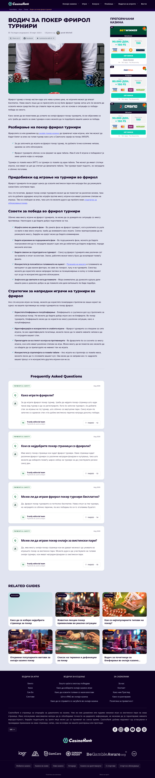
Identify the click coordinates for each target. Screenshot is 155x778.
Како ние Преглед (121, 692)
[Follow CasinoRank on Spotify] (138, 729)
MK (11, 729)
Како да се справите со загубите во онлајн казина (74, 701)
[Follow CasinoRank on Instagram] (120, 729)
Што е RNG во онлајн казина (74, 696)
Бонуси (95, 4)
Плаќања (109, 4)
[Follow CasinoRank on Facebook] (115, 729)
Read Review (128, 60)
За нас (121, 683)
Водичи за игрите (127, 4)
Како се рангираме (121, 696)
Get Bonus (128, 56)
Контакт (121, 688)
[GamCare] (52, 753)
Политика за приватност (121, 701)
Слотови (30, 696)
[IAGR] (23, 753)
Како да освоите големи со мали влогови (74, 692)
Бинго (30, 683)
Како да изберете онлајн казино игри (74, 688)
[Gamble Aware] (107, 753)
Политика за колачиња (53, 774)
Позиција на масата (76, 264)
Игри (84, 4)
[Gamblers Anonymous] (35, 753)
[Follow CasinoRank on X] (126, 729)
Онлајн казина (70, 4)
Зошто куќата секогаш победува (74, 683)
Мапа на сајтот (104, 774)
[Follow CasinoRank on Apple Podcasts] (144, 729)
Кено (30, 688)
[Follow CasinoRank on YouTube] (132, 729)
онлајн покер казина (49, 133)
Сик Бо (30, 692)
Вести (144, 4)
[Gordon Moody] (74, 753)
